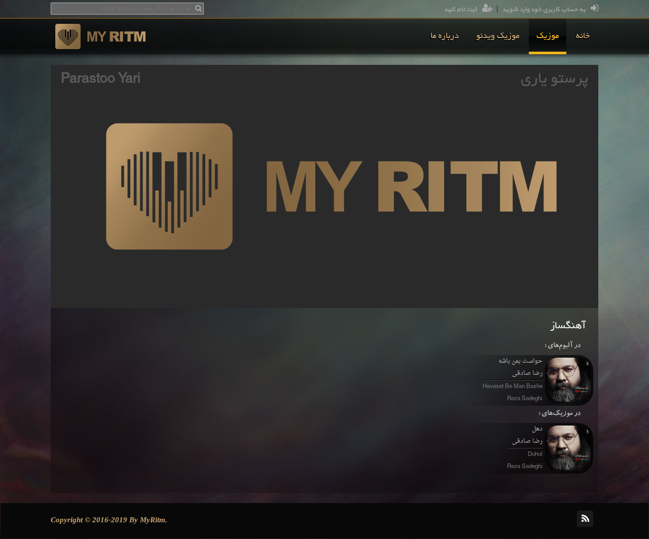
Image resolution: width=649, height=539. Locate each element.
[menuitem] (582, 36)
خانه (583, 36)
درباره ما (444, 36)
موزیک (547, 36)
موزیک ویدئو (497, 36)
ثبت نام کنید (460, 10)
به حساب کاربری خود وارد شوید (544, 10)
